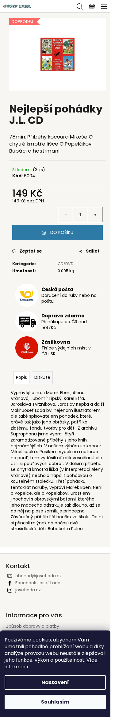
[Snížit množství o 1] (65, 214)
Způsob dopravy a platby (32, 626)
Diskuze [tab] (42, 377)
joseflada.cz (28, 590)
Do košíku (61, 232)
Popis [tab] (21, 377)
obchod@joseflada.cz (38, 576)
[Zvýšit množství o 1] (95, 214)
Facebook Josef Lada (37, 583)
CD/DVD (66, 264)
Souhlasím (55, 701)
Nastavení (55, 682)
